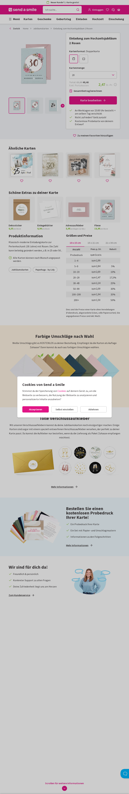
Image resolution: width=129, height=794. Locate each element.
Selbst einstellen (65, 409)
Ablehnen (93, 409)
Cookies (62, 390)
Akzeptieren (35, 409)
